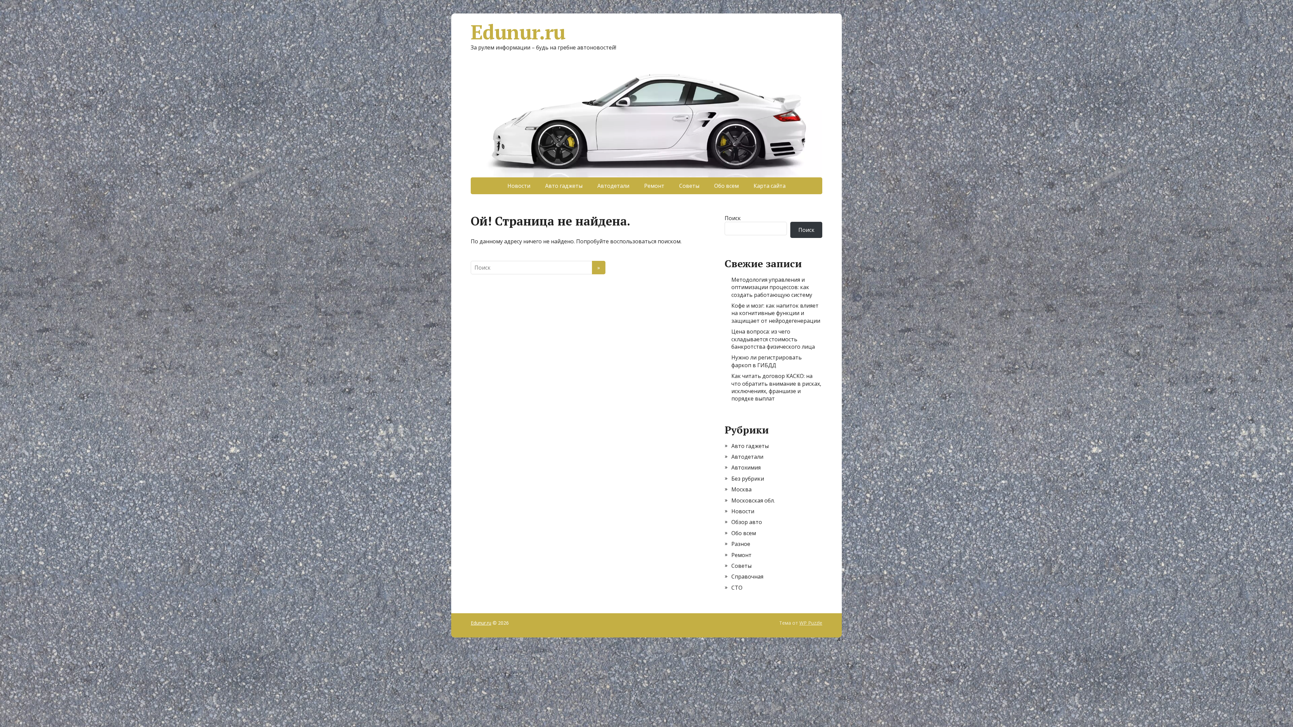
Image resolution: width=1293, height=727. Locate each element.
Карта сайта (770, 185)
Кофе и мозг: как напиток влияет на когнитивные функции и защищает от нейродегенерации (775, 313)
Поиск (733, 218)
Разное (740, 544)
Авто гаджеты (564, 185)
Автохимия (746, 467)
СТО (736, 587)
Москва (741, 489)
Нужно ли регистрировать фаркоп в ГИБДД (766, 361)
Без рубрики (747, 478)
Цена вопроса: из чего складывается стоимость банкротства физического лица (773, 339)
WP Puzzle (810, 623)
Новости (518, 185)
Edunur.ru (518, 32)
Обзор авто (746, 522)
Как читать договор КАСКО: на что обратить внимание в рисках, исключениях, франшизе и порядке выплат (776, 387)
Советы (689, 185)
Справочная (747, 576)
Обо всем (726, 185)
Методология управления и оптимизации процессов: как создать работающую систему (771, 287)
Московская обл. (753, 500)
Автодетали (613, 185)
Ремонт (654, 185)
